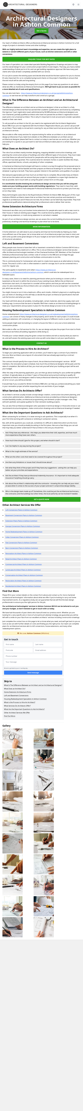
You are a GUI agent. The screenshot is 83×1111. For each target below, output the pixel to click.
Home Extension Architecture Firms (17, 692)
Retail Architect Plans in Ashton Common (21, 559)
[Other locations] (73, 4)
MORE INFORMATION (41, 227)
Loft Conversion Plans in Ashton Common (21, 510)
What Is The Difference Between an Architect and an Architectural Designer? (33, 685)
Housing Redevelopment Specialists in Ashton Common (25, 699)
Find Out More (9, 716)
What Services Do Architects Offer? (17, 706)
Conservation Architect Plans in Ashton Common (24, 575)
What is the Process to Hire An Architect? (19, 702)
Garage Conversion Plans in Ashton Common (22, 526)
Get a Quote (41, 31)
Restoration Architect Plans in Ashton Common (23, 581)
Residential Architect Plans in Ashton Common (23, 586)
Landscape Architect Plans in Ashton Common (23, 570)
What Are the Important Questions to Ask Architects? (24, 709)
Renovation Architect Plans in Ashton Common (23, 553)
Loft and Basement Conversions (16, 695)
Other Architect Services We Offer (17, 713)
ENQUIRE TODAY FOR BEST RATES (41, 59)
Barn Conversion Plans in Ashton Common (21, 548)
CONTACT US (42, 343)
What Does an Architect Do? (14, 689)
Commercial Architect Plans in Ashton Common (23, 564)
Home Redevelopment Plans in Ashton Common (23, 532)
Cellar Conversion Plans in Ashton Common (22, 537)
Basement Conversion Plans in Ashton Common (23, 515)
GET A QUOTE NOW (41, 499)
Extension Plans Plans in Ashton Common (21, 521)
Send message (33, 673)
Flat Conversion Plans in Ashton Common (21, 542)
